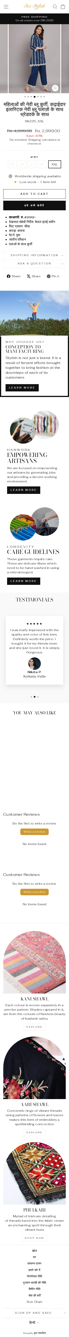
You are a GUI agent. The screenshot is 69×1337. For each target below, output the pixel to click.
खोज (34, 1251)
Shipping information (35, 255)
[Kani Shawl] (34, 962)
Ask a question (35, 263)
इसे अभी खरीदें (34, 205)
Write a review (35, 832)
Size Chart (34, 1302)
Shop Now (34, 1238)
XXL (55, 164)
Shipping (34, 139)
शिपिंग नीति (34, 1289)
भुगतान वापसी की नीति (34, 1282)
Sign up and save (33, 1313)
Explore (34, 1026)
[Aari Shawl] (34, 1068)
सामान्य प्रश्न (34, 1263)
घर (34, 1257)
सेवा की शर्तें (35, 1295)
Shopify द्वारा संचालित (34, 1333)
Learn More (22, 387)
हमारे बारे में (34, 1270)
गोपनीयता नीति (34, 1276)
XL (42, 164)
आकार (34, 157)
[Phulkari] (34, 1173)
